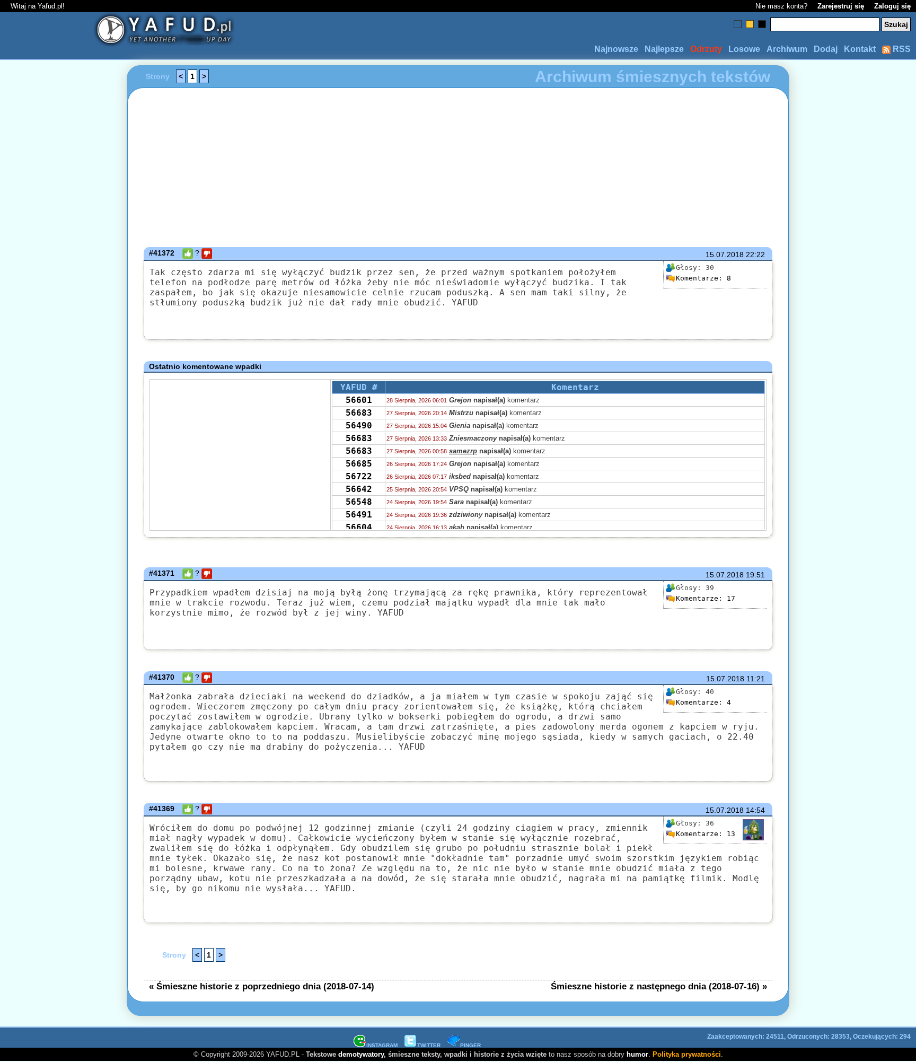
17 (705, 598)
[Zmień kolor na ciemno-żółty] (750, 24)
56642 (359, 489)
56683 (359, 413)
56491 (359, 515)
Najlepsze (664, 49)
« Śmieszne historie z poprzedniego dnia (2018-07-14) (261, 986)
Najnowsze (616, 49)
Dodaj (826, 49)
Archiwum (787, 49)
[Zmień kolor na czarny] (762, 24)
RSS (901, 49)
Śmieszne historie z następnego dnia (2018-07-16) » (659, 986)
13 (705, 834)
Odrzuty (706, 49)
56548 (359, 502)
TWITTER (429, 1045)
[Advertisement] (49, 531)
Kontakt (860, 49)
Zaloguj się (892, 6)
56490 (359, 425)
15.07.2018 (725, 254)
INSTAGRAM (382, 1045)
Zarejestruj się (840, 6)
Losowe (744, 49)
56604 (359, 527)
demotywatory (361, 1054)
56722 (359, 476)
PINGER (470, 1045)
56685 (359, 464)
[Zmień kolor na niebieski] (738, 24)
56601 (359, 400)
